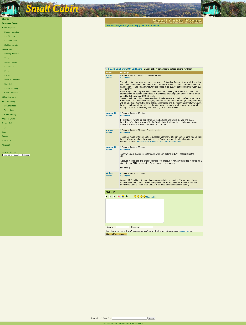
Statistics (154, 25)
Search (145, 25)
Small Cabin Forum (117, 69)
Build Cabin (7, 49)
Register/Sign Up (124, 25)
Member (109, 78)
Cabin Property (8, 27)
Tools (6, 58)
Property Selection (11, 32)
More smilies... (152, 197)
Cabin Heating (10, 114)
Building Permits (11, 45)
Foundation (9, 67)
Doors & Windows (12, 80)
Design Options (10, 62)
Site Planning (9, 36)
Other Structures (9, 97)
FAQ (4, 132)
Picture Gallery (8, 123)
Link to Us (6, 140)
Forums (111, 25)
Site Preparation (10, 40)
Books (5, 136)
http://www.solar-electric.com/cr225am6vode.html (159, 141)
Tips (4, 127)
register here (184, 231)
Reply (137, 25)
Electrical (8, 84)
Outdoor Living (8, 119)
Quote (127, 78)
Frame (6, 75)
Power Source (10, 106)
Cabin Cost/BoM (11, 93)
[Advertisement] (10, 196)
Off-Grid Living (8, 101)
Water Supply (9, 110)
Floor (6, 71)
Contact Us (6, 145)
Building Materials (11, 54)
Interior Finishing (11, 88)
